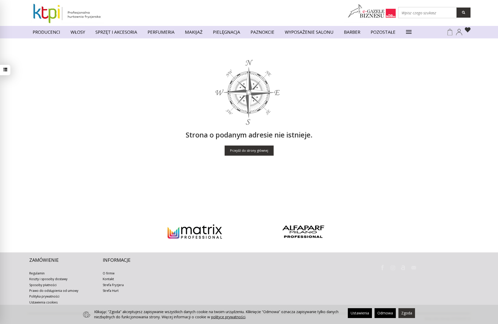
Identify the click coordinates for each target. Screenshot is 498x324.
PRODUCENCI (46, 32)
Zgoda (406, 313)
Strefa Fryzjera (113, 285)
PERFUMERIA (161, 32)
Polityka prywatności (44, 296)
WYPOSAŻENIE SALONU (309, 32)
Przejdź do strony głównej (249, 150)
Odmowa (385, 313)
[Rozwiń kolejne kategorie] (409, 32)
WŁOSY (78, 32)
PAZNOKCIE (262, 32)
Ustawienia (360, 313)
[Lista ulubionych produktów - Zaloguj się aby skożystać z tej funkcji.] (466, 30)
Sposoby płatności (43, 285)
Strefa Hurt (111, 290)
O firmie (109, 273)
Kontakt (108, 279)
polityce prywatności (228, 316)
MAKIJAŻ (194, 32)
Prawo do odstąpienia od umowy (53, 290)
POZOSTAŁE (383, 32)
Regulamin (37, 273)
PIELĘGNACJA (226, 32)
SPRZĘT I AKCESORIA (116, 32)
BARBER (352, 32)
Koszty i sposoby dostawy (48, 279)
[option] (195, 232)
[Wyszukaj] (464, 13)
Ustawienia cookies (43, 302)
